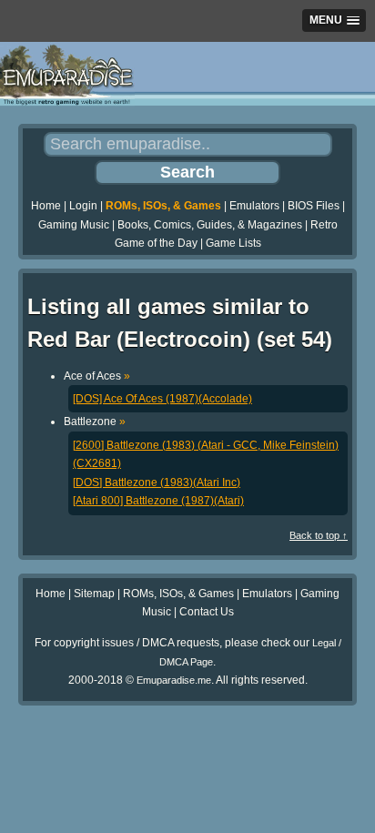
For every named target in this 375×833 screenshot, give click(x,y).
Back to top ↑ (318, 535)
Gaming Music (73, 224)
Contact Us (206, 611)
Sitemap (94, 593)
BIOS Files (314, 205)
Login (83, 205)
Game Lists (233, 243)
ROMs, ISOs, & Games (163, 205)
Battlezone (95, 421)
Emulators (254, 205)
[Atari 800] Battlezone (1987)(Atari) (158, 500)
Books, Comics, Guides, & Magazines (209, 224)
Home (46, 205)
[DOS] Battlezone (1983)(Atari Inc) (156, 482)
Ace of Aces (97, 376)
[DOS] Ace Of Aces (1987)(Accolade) (162, 398)
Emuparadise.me (174, 680)
